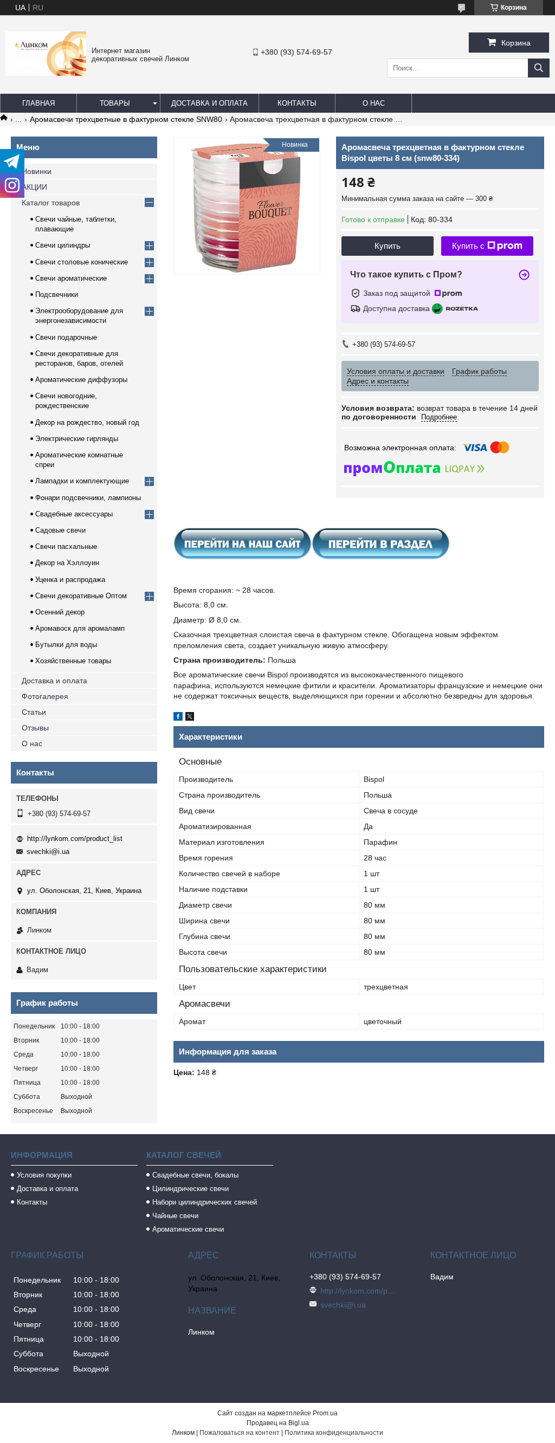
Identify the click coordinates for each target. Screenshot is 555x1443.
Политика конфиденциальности (334, 1432)
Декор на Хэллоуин (67, 563)
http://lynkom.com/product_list (74, 838)
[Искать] (539, 68)
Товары (115, 103)
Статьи (34, 712)
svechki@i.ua (48, 851)
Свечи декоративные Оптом (81, 596)
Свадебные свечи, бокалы (195, 1175)
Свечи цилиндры (62, 245)
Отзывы (35, 727)
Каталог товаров (51, 202)
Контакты (297, 103)
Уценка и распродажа (70, 579)
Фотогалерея (45, 696)
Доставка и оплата (209, 103)
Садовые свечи (60, 530)
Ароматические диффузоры (81, 380)
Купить (388, 245)
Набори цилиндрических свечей (204, 1202)
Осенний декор (60, 612)
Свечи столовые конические (81, 262)
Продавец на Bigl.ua (278, 1423)
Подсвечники (56, 294)
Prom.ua (325, 1413)
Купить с (468, 245)
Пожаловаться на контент (239, 1432)
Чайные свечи (175, 1216)
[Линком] (45, 73)
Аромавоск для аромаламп (80, 628)
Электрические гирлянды (76, 439)
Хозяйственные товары (73, 661)
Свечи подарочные (66, 337)
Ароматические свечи (188, 1229)
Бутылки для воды (66, 644)
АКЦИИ (34, 187)
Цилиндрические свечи (190, 1189)
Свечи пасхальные (66, 546)
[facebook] (178, 718)
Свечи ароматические (71, 278)
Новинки (36, 171)
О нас (374, 103)
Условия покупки (44, 1175)
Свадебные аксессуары (74, 514)
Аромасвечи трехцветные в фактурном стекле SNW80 (126, 119)
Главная (38, 103)
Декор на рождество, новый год (87, 422)
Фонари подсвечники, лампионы (88, 498)
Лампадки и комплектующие (82, 481)
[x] (189, 718)
